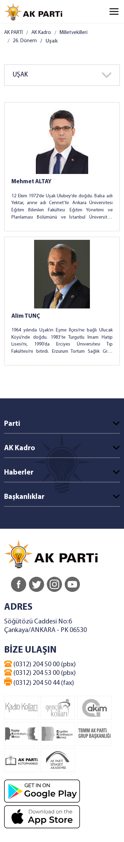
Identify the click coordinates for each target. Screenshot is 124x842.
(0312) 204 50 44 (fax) (43, 683)
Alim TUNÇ (25, 316)
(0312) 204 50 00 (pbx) (44, 664)
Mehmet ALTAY (31, 182)
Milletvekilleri (73, 32)
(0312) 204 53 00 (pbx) (44, 673)
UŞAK (20, 75)
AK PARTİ (13, 32)
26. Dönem (25, 41)
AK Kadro (41, 32)
